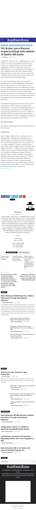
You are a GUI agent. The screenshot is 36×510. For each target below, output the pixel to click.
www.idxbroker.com (6, 168)
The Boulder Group (15, 389)
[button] (33, 40)
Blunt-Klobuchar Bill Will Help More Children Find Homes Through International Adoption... (17, 298)
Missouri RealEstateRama (7, 302)
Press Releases (4, 45)
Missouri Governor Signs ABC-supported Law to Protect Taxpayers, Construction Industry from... (22, 395)
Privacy (20, 508)
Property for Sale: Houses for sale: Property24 (5, 258)
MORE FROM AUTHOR (24, 252)
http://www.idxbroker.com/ (18, 214)
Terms (15, 508)
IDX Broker (5, 57)
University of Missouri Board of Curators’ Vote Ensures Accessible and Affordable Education (27, 277)
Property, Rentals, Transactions (17, 45)
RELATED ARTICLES (11, 252)
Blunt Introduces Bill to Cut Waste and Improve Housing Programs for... (22, 335)
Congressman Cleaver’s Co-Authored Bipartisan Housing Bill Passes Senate (20, 319)
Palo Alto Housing (6, 376)
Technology (29, 45)
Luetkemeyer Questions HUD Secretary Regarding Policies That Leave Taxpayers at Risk (22, 328)
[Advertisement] (18, 19)
